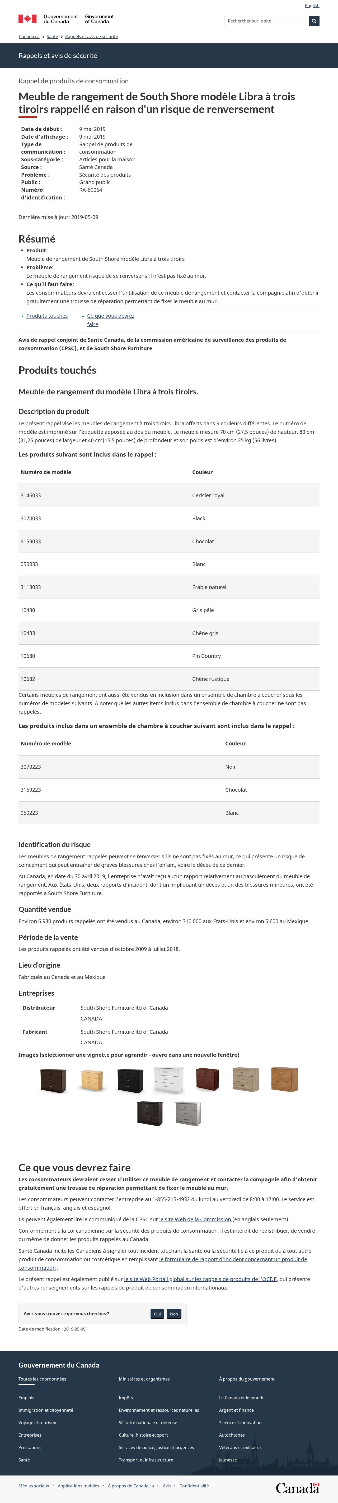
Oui (157, 1313)
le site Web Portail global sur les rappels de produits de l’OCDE (200, 1279)
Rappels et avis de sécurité (91, 36)
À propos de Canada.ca (131, 1486)
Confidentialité (194, 1486)
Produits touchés (47, 315)
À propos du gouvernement (247, 1379)
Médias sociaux (33, 1486)
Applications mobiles (78, 1486)
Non (174, 1313)
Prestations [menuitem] (29, 1447)
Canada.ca (29, 36)
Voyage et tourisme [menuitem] (38, 1422)
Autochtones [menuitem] (232, 1435)
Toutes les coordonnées (42, 1379)
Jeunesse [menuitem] (228, 1460)
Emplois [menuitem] (26, 1398)
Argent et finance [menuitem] (236, 1410)
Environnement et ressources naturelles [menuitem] (159, 1410)
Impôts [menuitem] (126, 1398)
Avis (167, 1486)
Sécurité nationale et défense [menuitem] (148, 1422)
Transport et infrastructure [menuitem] (146, 1460)
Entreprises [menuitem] (29, 1435)
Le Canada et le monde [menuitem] (242, 1398)
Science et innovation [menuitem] (240, 1422)
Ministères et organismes (144, 1379)
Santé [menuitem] (24, 1460)
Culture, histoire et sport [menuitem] (143, 1435)
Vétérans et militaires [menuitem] (240, 1447)
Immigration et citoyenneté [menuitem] (45, 1410)
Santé (52, 36)
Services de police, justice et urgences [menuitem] (156, 1447)
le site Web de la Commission (195, 1219)
